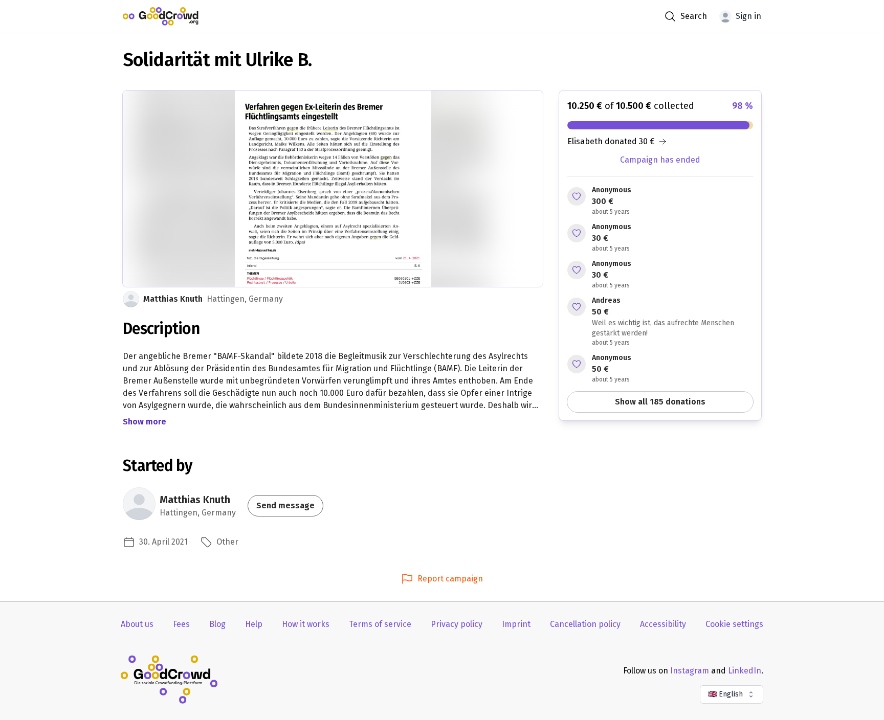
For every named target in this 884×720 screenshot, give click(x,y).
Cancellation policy (585, 624)
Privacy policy (456, 624)
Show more (144, 421)
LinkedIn (744, 671)
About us (137, 624)
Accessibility (663, 624)
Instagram (689, 671)
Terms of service (380, 624)
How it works (305, 624)
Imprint (516, 624)
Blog (217, 624)
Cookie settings (734, 624)
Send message (285, 505)
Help (253, 624)
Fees (181, 624)
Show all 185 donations (660, 402)
